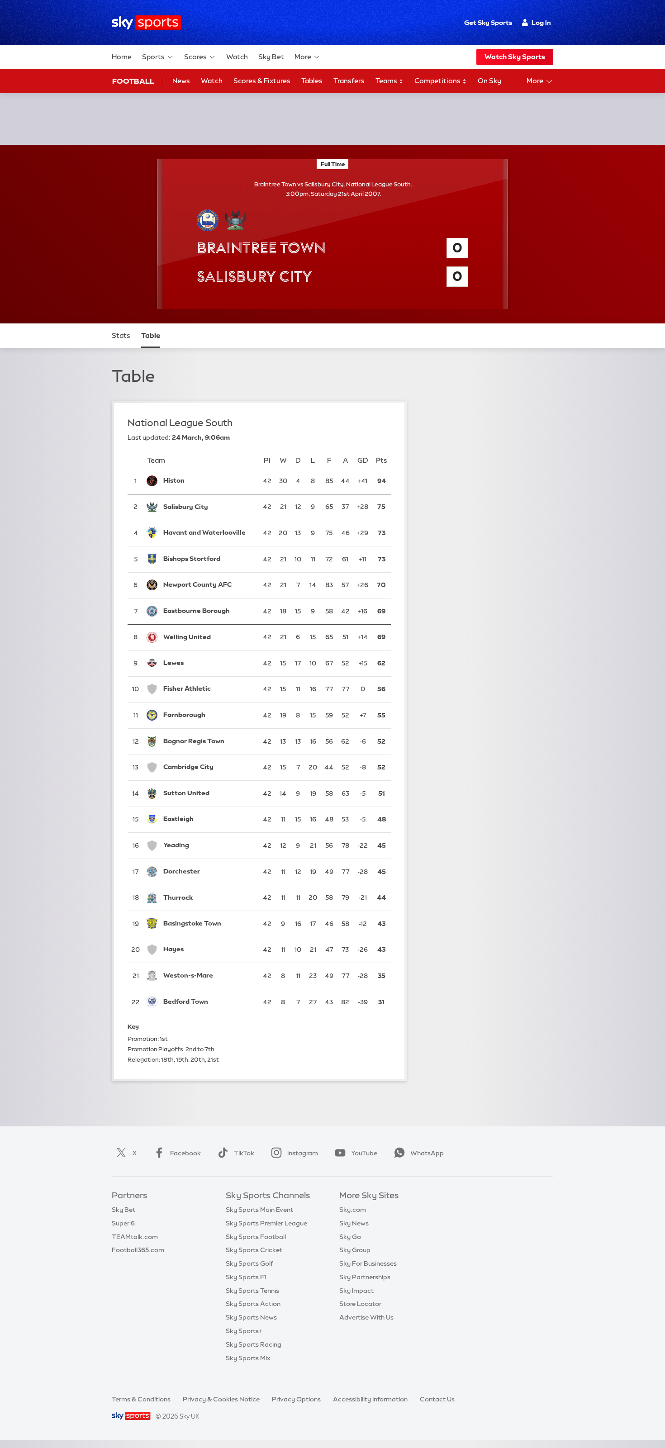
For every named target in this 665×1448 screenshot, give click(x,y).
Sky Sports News (251, 1317)
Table (150, 335)
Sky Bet (271, 56)
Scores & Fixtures (261, 80)
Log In (541, 22)
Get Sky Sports (488, 22)
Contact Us (437, 1399)
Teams (387, 80)
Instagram (302, 1153)
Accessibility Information (370, 1399)
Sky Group (354, 1250)
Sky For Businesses (368, 1263)
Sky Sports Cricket (254, 1250)
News (181, 80)
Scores (195, 56)
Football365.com (138, 1250)
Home (122, 56)
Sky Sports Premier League (266, 1223)
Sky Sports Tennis (252, 1290)
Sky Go (350, 1237)
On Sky (489, 80)
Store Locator (360, 1304)
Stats (121, 335)
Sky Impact (356, 1290)
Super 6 (123, 1223)
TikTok (244, 1153)
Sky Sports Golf (249, 1263)
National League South (180, 422)
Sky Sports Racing (253, 1344)
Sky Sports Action (253, 1304)
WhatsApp (427, 1153)
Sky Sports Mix (248, 1358)
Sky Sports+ (244, 1331)
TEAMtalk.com (135, 1237)
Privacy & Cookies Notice (221, 1399)
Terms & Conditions (141, 1399)
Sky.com (352, 1209)
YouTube (364, 1153)
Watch (237, 56)
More (302, 56)
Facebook (185, 1153)
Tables (312, 80)
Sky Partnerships (364, 1277)
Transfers (349, 80)
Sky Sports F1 (246, 1277)
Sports (153, 56)
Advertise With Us (366, 1317)
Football (133, 81)
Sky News (354, 1223)
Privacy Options (296, 1399)
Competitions (438, 80)
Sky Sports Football (256, 1237)
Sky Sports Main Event (259, 1209)
